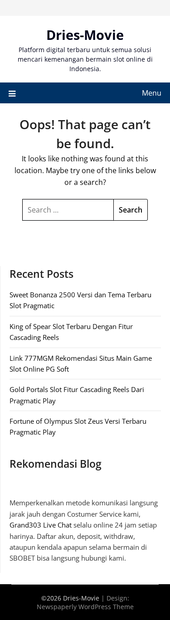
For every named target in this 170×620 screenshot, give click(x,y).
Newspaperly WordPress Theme (85, 606)
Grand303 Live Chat (41, 524)
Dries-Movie (85, 35)
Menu (151, 93)
